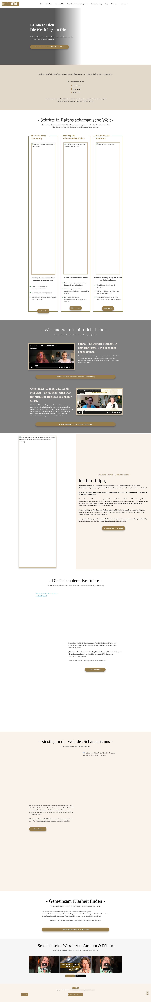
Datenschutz (75, 990)
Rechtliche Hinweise (90, 990)
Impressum (81, 990)
